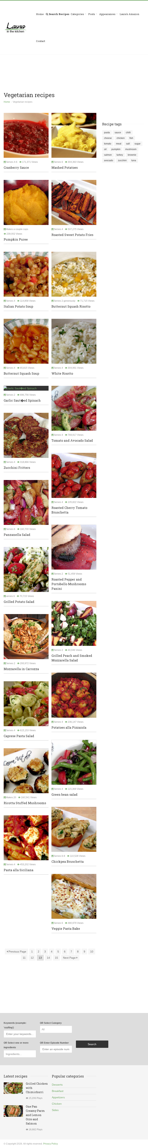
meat (118, 143)
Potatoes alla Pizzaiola (68, 727)
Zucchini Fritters (17, 468)
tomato (107, 143)
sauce (118, 132)
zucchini (122, 160)
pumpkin (115, 149)
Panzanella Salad (17, 535)
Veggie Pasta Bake (65, 928)
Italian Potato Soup (18, 306)
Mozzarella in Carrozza (21, 669)
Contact (40, 41)
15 (56, 957)
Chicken (57, 1103)
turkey (120, 155)
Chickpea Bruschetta (67, 861)
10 (91, 951)
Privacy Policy (50, 1143)
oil (105, 149)
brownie (132, 155)
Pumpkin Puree (16, 239)
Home (40, 14)
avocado (108, 160)
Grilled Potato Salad (19, 602)
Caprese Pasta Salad (19, 736)
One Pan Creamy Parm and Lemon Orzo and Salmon (35, 1115)
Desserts (57, 1084)
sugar (137, 143)
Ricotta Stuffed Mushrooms (25, 803)
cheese (108, 138)
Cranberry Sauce (16, 167)
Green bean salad (64, 794)
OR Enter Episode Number (54, 1042)
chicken (121, 138)
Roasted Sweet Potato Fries (72, 235)
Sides (55, 1110)
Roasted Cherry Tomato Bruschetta (69, 510)
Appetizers (58, 1097)
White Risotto (62, 373)
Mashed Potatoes (64, 167)
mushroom (130, 149)
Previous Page (17, 951)
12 (32, 957)
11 (24, 957)
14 (48, 957)
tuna (133, 160)
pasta (107, 132)
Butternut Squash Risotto (70, 306)
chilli (128, 132)
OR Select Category (51, 1023)
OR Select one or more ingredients (16, 1045)
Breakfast (57, 1091)
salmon (108, 155)
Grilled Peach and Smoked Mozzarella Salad (71, 658)
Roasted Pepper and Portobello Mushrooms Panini (68, 584)
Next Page (70, 957)
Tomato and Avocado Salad (72, 440)
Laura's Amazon (129, 14)
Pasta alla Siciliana (18, 870)
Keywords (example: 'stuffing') (15, 1025)
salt (128, 143)
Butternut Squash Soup (21, 373)
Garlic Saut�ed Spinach (22, 400)
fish (131, 138)
